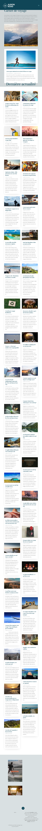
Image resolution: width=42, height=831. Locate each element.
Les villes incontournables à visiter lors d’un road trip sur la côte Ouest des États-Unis (12, 522)
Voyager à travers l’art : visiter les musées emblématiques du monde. (12, 105)
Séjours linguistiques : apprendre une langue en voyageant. (28, 140)
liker (15, 825)
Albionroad (10, 73)
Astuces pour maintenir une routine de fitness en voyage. (19, 71)
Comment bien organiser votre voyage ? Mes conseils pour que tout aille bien (12, 627)
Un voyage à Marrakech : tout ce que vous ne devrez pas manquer (29, 613)
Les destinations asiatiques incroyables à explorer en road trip (29, 436)
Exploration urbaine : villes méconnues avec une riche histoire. (11, 173)
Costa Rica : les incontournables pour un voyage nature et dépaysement (12, 698)
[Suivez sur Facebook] (23, 808)
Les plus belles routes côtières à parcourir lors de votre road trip (29, 505)
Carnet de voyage (17, 73)
